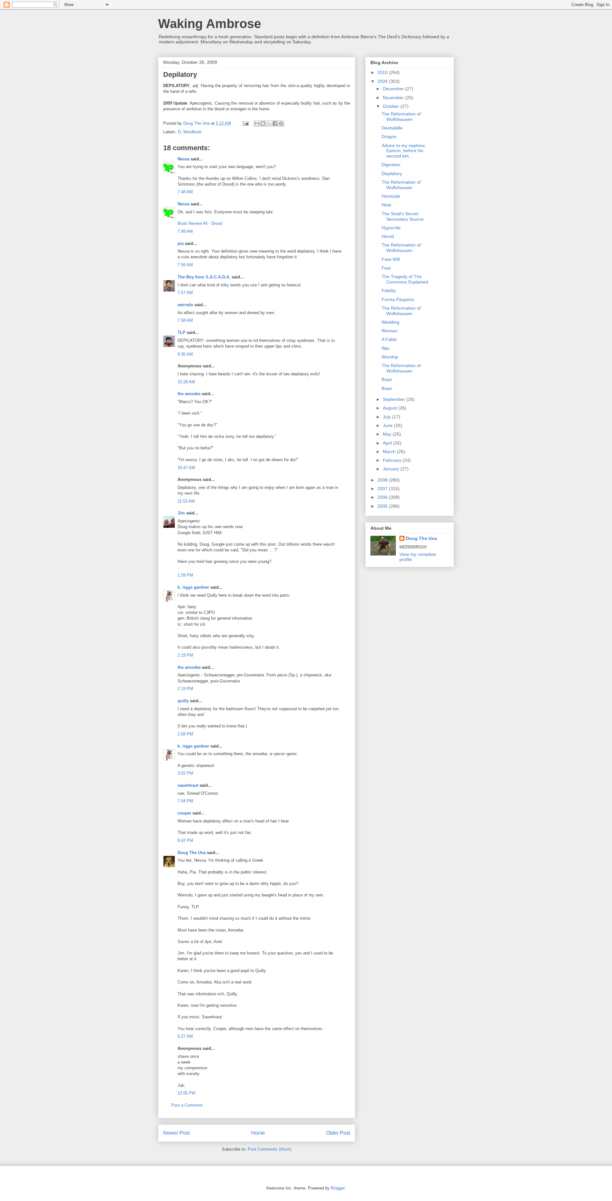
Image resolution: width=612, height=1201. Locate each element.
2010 (383, 72)
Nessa (183, 159)
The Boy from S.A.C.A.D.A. (204, 277)
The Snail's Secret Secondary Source (403, 216)
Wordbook (192, 131)
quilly (183, 700)
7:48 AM (185, 191)
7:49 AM (185, 231)
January (391, 468)
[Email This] (257, 123)
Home (258, 1133)
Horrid (388, 236)
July (387, 416)
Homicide (391, 196)
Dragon (389, 136)
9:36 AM (185, 354)
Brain (387, 379)
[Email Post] (245, 123)
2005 (383, 506)
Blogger (338, 1188)
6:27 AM (185, 1036)
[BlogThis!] (263, 123)
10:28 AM (186, 381)
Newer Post (176, 1133)
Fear (386, 267)
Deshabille (392, 127)
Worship (390, 356)
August (390, 407)
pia (181, 243)
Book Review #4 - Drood (200, 223)
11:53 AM (186, 501)
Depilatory (392, 173)
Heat (386, 204)
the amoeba (189, 393)
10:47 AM (186, 467)
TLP (182, 332)
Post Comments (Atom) (269, 1149)
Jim (181, 513)
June (388, 425)
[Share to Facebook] (275, 123)
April (388, 443)
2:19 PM (185, 655)
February (393, 460)
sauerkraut (188, 785)
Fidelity (389, 290)
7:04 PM (185, 801)
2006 (383, 497)
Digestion (391, 164)
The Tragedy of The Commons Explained (405, 279)
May (388, 434)
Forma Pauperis (398, 299)
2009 (383, 81)
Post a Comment (186, 1105)
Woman (389, 330)
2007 (383, 488)
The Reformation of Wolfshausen (401, 116)
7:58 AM (185, 320)
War (386, 348)
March (390, 451)
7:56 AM (185, 264)
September (394, 399)
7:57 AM (185, 292)
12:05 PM (186, 1093)
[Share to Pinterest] (281, 123)
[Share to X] (269, 123)
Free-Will (391, 259)
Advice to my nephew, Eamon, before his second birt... (404, 151)
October (391, 106)
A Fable (389, 339)
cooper (184, 813)
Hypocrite (391, 227)
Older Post (338, 1133)
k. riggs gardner (193, 587)
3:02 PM (185, 773)
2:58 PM (185, 734)
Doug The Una (192, 852)
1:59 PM (185, 575)
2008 (383, 480)
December (394, 88)
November (394, 97)
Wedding (390, 322)
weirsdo (185, 304)
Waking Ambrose (209, 24)
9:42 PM (185, 840)
